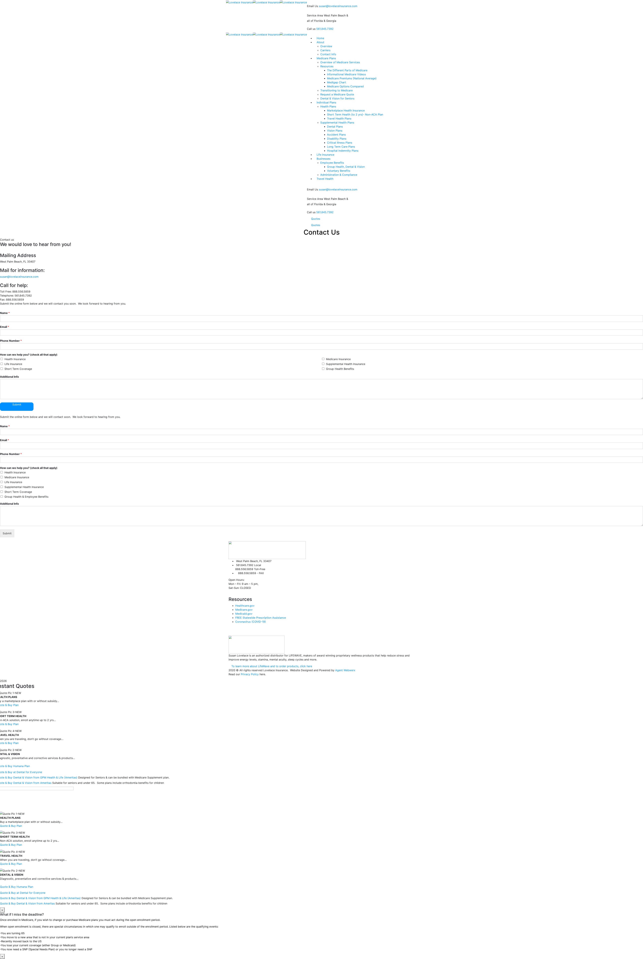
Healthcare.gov (245, 605)
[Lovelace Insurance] (239, 2)
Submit (16, 404)
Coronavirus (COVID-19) (250, 621)
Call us (311, 28)
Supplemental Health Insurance (345, 364)
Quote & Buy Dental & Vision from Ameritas (28, 903)
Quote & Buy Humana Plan (16, 886)
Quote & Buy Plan (11, 825)
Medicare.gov (244, 609)
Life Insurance (13, 364)
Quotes (315, 218)
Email (4, 326)
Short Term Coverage (18, 368)
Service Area (315, 15)
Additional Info (9, 376)
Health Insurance (15, 359)
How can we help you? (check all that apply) (28, 354)
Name (5, 313)
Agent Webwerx (345, 670)
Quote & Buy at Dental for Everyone (22, 892)
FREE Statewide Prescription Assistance (260, 617)
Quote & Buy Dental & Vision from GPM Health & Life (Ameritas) (41, 898)
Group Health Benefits (340, 368)
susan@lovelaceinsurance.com (338, 6)
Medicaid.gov (243, 613)
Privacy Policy (250, 674)
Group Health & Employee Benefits (26, 496)
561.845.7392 (325, 28)
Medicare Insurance (338, 359)
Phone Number (11, 340)
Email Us (312, 6)
